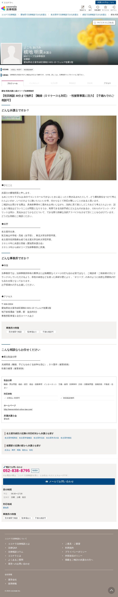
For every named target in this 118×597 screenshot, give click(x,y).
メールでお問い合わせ (61, 481)
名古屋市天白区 (52, 438)
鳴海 (19, 450)
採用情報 (12, 583)
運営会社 (12, 579)
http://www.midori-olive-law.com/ (18, 409)
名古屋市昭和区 (11, 438)
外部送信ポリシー (73, 556)
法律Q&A (12, 548)
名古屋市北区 (39, 438)
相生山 (25, 450)
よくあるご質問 (15, 560)
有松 (31, 450)
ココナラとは (14, 556)
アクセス (107, 83)
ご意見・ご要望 (72, 544)
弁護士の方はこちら (105, 2)
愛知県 (6, 508)
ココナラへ (8, 3)
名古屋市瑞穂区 (25, 438)
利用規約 (69, 548)
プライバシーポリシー (76, 552)
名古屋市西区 (66, 438)
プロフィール (12, 83)
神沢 (13, 450)
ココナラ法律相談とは (19, 544)
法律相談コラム (15, 552)
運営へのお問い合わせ (19, 564)
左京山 (7, 450)
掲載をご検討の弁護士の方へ (79, 560)
